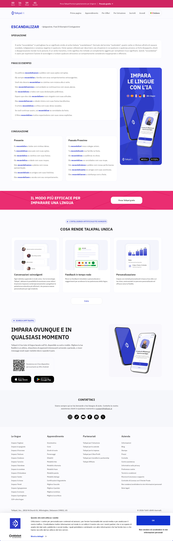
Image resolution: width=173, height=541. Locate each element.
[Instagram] (70, 417)
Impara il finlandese (18, 473)
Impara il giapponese (19, 488)
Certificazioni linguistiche (56, 480)
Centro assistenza (128, 462)
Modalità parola (53, 473)
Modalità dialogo (53, 477)
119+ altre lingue (17, 499)
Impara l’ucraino (17, 462)
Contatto (124, 458)
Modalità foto (52, 462)
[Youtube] (83, 417)
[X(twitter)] (103, 417)
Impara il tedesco (17, 458)
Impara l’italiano (17, 454)
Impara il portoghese (19, 496)
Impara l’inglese (17, 443)
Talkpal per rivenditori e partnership (96, 458)
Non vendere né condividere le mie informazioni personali (153, 531)
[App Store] (21, 379)
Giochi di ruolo (52, 450)
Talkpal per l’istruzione (91, 443)
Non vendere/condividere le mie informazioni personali (141, 484)
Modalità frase (52, 469)
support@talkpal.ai (104, 408)
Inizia (86, 301)
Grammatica (51, 443)
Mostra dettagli (37, 536)
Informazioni (126, 443)
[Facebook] (89, 417)
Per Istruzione (120, 13)
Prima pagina (75, 13)
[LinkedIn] (96, 417)
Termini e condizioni (128, 473)
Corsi (49, 447)
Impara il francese (18, 450)
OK (153, 520)
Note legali (125, 488)
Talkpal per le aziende (91, 447)
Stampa (124, 450)
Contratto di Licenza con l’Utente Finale (135, 480)
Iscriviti (132, 13)
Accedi (142, 13)
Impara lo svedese (18, 469)
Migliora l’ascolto (53, 484)
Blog (123, 447)
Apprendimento (91, 13)
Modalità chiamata (54, 465)
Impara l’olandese (17, 465)
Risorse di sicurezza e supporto (132, 477)
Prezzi (123, 454)
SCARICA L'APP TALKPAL (25, 321)
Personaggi (51, 454)
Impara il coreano (17, 492)
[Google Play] (44, 379)
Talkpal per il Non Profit (91, 454)
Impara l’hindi (16, 484)
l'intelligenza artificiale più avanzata (88, 221)
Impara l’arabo (16, 477)
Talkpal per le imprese (91, 450)
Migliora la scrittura (54, 496)
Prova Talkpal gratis (126, 200)
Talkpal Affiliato (89, 462)
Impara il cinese (17, 480)
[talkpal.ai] (17, 13)
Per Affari (106, 13)
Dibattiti (50, 458)
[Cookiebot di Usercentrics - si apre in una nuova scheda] (15, 536)
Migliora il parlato (53, 488)
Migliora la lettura (53, 492)
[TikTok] (76, 417)
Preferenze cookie (128, 469)
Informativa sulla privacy (130, 465)
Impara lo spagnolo (18, 447)
